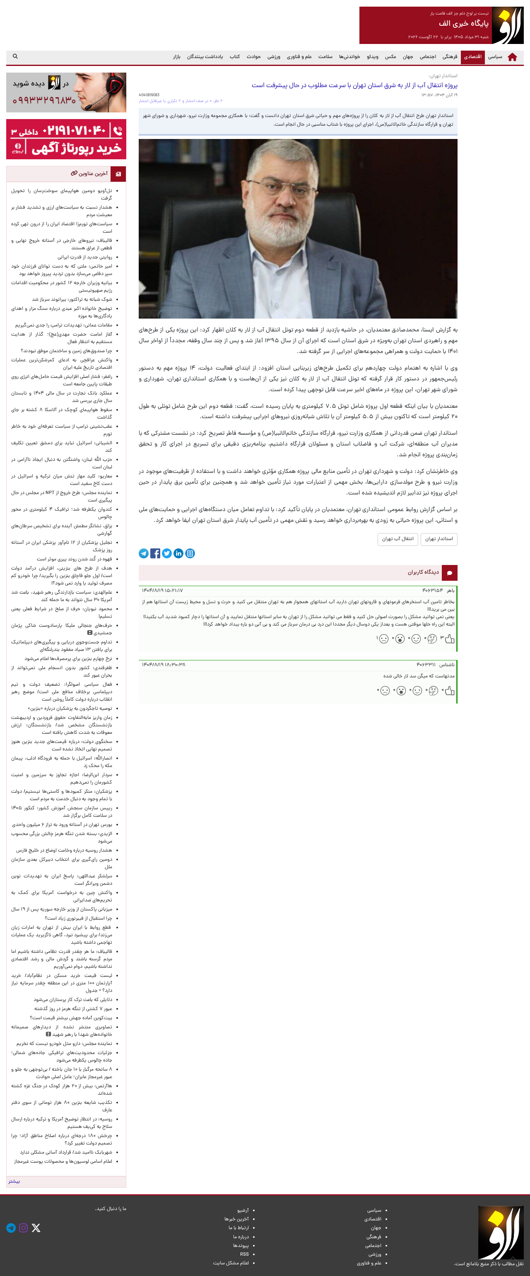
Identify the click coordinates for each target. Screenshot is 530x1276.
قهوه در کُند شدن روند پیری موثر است (73, 559)
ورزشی (273, 57)
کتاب (235, 57)
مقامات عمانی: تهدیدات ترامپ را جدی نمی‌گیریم (63, 325)
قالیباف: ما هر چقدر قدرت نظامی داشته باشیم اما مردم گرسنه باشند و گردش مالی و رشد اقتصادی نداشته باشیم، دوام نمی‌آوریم (61, 959)
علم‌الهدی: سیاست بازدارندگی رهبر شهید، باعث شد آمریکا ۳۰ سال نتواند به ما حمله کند (61, 596)
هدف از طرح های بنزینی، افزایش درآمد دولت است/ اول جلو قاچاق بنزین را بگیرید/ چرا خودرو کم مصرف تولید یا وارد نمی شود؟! (61, 576)
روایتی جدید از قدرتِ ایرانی (85, 257)
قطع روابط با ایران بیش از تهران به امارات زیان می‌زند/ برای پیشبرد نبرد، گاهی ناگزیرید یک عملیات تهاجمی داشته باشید (61, 935)
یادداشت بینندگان (205, 57)
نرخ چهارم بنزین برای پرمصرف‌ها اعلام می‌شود (68, 659)
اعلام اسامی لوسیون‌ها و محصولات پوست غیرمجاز (62, 1162)
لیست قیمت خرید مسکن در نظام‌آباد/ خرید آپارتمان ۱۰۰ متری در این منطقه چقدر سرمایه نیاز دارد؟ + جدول (61, 983)
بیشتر (14, 1182)
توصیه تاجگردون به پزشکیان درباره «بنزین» (70, 709)
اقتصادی (471, 57)
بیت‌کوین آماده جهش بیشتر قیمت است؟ (71, 1018)
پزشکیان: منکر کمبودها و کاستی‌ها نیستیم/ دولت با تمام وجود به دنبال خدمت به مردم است (61, 795)
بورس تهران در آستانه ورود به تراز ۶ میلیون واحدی (62, 825)
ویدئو (372, 57)
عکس (390, 57)
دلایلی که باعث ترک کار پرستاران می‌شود (71, 1000)
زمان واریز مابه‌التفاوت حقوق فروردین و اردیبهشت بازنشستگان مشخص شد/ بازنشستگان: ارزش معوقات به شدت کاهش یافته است (61, 725)
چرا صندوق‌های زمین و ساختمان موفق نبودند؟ (66, 351)
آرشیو (243, 1211)
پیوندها (241, 1246)
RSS (244, 1255)
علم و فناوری (299, 57)
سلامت (325, 57)
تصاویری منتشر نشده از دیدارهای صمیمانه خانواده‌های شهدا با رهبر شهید (61, 1031)
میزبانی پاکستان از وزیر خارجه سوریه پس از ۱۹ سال (61, 909)
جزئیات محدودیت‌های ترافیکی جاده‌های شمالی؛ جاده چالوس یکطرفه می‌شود (61, 1057)
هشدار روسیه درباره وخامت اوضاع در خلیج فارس (64, 851)
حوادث (254, 57)
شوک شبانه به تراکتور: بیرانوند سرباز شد (72, 300)
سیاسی (495, 57)
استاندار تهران (439, 539)
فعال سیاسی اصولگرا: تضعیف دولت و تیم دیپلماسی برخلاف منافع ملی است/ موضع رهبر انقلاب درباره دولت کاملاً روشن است (61, 692)
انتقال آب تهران (398, 539)
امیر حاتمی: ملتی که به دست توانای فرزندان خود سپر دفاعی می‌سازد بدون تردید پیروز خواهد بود (61, 270)
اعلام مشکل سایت (231, 1263)
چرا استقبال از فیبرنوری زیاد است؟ (78, 919)
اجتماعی (428, 57)
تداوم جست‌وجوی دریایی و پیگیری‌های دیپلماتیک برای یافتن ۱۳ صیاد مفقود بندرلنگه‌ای (61, 646)
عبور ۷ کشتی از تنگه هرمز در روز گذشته (73, 1009)
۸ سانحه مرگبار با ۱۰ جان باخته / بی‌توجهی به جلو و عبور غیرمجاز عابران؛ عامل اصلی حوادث (61, 1073)
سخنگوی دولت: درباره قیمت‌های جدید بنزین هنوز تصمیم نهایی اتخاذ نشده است (61, 745)
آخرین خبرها (236, 1219)
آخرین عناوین (92, 174)
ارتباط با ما (239, 1228)
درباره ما (241, 1237)
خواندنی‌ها (349, 57)
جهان (408, 57)
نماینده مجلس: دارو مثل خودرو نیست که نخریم (63, 1044)
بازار (177, 57)
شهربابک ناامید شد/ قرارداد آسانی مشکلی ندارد (66, 1153)
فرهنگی (450, 57)
